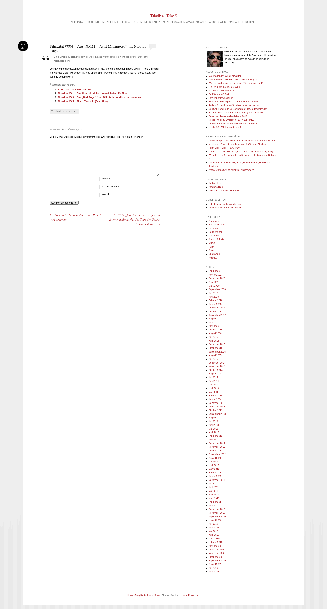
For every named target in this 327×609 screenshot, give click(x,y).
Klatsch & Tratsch (217, 239)
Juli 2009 (213, 568)
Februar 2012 (216, 472)
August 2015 (215, 355)
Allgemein (214, 221)
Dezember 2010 (217, 509)
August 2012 (215, 458)
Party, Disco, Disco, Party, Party (224, 148)
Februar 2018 (216, 300)
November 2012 (217, 447)
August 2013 (215, 417)
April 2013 (214, 432)
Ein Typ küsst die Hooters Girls (224, 87)
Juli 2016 (213, 337)
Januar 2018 (215, 304)
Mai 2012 (213, 461)
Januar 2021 (215, 274)
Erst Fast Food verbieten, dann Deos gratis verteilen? (236, 112)
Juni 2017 (214, 322)
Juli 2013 (213, 421)
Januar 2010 (215, 546)
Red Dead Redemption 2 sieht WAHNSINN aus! (233, 101)
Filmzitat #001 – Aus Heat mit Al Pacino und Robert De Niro (92, 93)
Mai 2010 (213, 531)
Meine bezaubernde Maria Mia (224, 190)
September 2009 (217, 560)
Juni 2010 (214, 527)
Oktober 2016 (216, 329)
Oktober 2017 (216, 311)
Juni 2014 (214, 381)
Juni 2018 (214, 296)
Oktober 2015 (216, 348)
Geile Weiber (215, 232)
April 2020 (214, 282)
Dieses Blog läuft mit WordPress (143, 595)
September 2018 (217, 289)
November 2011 (217, 480)
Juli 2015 (213, 359)
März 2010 (214, 538)
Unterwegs (214, 254)
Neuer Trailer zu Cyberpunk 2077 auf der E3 (231, 120)
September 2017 (217, 315)
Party (211, 246)
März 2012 (214, 469)
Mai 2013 (213, 428)
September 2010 (217, 516)
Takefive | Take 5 (163, 15)
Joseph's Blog (216, 187)
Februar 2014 (216, 395)
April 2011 (214, 494)
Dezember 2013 (217, 403)
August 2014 (215, 373)
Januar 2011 (215, 505)
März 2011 (214, 498)
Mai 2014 (213, 384)
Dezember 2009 (217, 549)
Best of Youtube (217, 224)
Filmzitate (72, 111)
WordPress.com (191, 595)
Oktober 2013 (216, 410)
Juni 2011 (214, 487)
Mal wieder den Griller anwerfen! (225, 76)
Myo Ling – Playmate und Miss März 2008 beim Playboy (237, 144)
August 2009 (215, 564)
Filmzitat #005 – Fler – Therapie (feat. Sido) (83, 101)
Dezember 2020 (217, 278)
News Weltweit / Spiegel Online (225, 207)
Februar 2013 (216, 436)
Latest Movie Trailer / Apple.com (225, 204)
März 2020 (214, 285)
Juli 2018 (213, 293)
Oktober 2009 (216, 557)
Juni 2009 (214, 571)
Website (106, 194)
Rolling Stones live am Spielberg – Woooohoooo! (234, 105)
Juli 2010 (213, 524)
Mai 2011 (213, 491)
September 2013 (217, 414)
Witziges (213, 257)
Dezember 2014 (217, 362)
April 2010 (214, 535)
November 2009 (217, 553)
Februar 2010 (216, 542)
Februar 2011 (215, 502)
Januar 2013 (215, 439)
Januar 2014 (215, 399)
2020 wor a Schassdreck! (221, 90)
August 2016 (215, 333)
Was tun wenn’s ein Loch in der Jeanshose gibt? (233, 79)
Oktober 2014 (216, 370)
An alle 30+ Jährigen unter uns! (225, 127)
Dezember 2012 (217, 443)
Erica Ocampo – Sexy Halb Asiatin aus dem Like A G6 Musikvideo (242, 140)
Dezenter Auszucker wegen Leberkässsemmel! (233, 123)
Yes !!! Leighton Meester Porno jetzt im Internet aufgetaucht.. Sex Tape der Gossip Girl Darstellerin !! (134, 219)
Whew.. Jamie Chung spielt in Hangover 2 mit (232, 170)
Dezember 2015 (217, 344)
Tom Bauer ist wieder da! (221, 98)
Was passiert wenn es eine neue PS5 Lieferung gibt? (236, 83)
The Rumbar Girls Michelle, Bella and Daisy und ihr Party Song (241, 151)
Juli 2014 (213, 377)
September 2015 (217, 351)
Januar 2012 (215, 476)
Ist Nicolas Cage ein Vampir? (74, 89)
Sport (211, 250)
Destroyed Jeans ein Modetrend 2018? (229, 116)
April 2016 (214, 340)
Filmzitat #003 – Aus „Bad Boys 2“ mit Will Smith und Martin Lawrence (99, 97)
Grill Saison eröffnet (219, 94)
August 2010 (215, 520)
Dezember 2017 (217, 307)
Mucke (212, 243)
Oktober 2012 (216, 450)
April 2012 (214, 465)
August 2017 (215, 318)
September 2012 (217, 454)
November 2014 (217, 366)
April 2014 (214, 388)
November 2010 (217, 513)
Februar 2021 (216, 271)
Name (106, 178)
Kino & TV (214, 235)
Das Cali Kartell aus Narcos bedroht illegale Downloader (238, 109)
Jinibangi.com (216, 183)
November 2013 (217, 406)
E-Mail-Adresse (111, 186)
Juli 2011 (213, 483)
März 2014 (214, 392)
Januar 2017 (215, 326)
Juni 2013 (214, 425)
